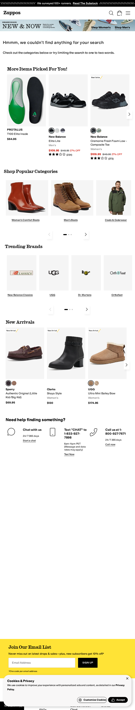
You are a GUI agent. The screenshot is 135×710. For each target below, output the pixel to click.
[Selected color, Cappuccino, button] (8, 383)
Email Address (21, 662)
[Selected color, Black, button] (51, 130)
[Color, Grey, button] (63, 130)
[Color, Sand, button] (96, 383)
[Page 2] (68, 234)
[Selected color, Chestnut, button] (91, 383)
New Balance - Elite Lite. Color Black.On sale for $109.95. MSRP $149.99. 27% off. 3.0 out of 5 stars (68, 115)
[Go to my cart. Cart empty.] (119, 13)
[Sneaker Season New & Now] (67, 25)
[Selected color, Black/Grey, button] (93, 130)
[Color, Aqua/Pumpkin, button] (99, 130)
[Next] (129, 114)
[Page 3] (71, 234)
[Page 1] (65, 234)
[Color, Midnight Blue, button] (14, 383)
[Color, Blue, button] (57, 130)
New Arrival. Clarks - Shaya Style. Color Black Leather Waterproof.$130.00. (66, 366)
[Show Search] (111, 13)
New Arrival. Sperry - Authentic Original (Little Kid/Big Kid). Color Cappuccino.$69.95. (25, 366)
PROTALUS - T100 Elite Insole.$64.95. (26, 107)
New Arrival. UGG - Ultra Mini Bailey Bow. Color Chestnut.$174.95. (107, 366)
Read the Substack (85, 3)
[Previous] (49, 234)
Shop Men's (122, 27)
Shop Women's (101, 27)
